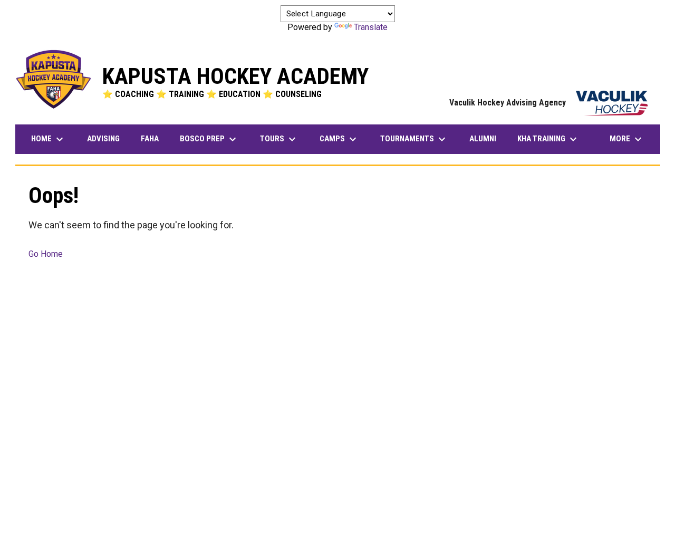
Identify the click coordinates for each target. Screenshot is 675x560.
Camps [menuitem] (339, 139)
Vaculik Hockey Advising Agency (549, 103)
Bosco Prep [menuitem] (213, 139)
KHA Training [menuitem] (548, 139)
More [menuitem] (627, 139)
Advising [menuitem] (103, 138)
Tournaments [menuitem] (414, 139)
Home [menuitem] (48, 139)
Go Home (45, 254)
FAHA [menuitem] (154, 138)
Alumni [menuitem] (482, 138)
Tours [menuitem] (279, 139)
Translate (371, 27)
